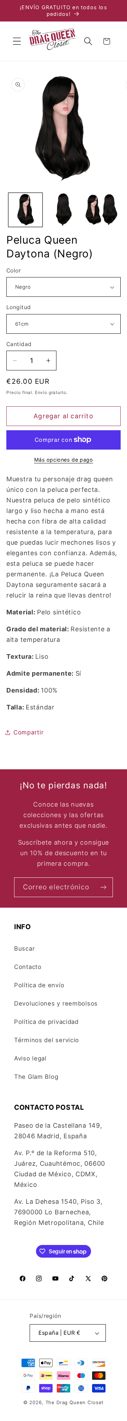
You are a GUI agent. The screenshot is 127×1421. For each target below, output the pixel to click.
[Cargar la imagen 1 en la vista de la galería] (25, 210)
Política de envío (39, 985)
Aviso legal (30, 1058)
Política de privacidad (46, 1021)
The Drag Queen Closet (75, 1402)
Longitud (18, 307)
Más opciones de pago (63, 460)
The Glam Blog (36, 1076)
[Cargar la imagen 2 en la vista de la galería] (63, 210)
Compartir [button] (28, 732)
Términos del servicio (46, 1040)
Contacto (28, 966)
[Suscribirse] (103, 887)
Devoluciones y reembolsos (56, 1003)
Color (13, 270)
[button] (17, 41)
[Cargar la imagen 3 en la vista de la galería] (102, 210)
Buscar (24, 948)
